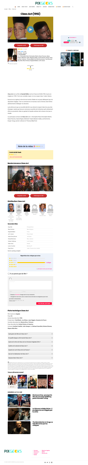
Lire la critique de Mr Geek (16, 157)
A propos (36, 450)
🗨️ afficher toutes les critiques (44, 268)
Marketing (51, 6)
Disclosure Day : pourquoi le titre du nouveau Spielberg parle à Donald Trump (42, 396)
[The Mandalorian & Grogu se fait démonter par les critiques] (19, 427)
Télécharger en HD (38, 45)
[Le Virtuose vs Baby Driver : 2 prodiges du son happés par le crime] (19, 414)
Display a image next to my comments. (22, 294)
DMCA (43, 451)
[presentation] (52, 207)
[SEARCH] (72, 7)
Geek (18, 6)
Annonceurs (36, 451)
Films (10, 9)
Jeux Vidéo (32, 6)
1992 (22, 51)
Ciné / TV (38, 6)
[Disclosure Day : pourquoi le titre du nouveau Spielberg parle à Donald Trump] (19, 400)
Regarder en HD (21, 45)
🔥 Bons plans (66, 6)
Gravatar (17, 294)
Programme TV (72, 37)
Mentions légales (46, 450)
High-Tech (24, 6)
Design (45, 6)
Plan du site (44, 453)
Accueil (5, 9)
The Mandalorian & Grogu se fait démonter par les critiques (43, 423)
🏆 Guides (58, 6)
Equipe (35, 454)
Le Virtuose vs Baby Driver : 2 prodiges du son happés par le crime (42, 410)
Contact (36, 453)
